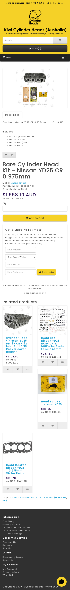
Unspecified (18, 183)
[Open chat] (62, 582)
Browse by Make (13, 557)
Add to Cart (36, 218)
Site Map (8, 548)
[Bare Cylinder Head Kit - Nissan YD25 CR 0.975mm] (35, 88)
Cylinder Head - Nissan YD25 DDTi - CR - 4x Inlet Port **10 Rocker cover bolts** (17, 345)
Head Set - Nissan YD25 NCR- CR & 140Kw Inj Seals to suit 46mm (52, 343)
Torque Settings (12, 533)
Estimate (47, 272)
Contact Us (9, 542)
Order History (11, 572)
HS (64, 497)
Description (12, 114)
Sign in (55, 3)
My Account (10, 569)
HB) (5, 500)
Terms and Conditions (16, 527)
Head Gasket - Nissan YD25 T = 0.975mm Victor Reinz (17, 469)
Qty (4, 203)
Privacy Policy (11, 524)
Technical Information (16, 530)
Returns (7, 545)
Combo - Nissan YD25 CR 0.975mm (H (33, 497)
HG (60, 497)
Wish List (8, 575)
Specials (8, 560)
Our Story (8, 521)
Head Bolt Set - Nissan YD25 (51, 403)
